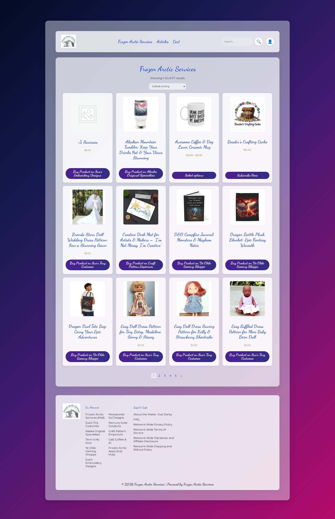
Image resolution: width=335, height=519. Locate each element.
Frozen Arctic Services (135, 41)
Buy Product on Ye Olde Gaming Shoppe (194, 265)
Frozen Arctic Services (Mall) (95, 416)
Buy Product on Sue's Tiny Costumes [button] (88, 265)
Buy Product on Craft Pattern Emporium (140, 265)
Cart (176, 41)
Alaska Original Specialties (95, 432)
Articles (163, 41)
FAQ (136, 419)
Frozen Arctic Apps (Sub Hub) (118, 451)
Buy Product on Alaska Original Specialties (141, 173)
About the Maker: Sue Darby (152, 414)
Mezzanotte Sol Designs (117, 416)
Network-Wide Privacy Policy (152, 424)
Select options (194, 175)
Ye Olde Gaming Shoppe (90, 451)
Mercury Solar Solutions (118, 424)
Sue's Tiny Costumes (92, 424)
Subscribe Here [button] (247, 175)
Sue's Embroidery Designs (93, 463)
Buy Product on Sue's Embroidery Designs (87, 173)
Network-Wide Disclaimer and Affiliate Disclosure (153, 439)
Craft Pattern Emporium (117, 432)
